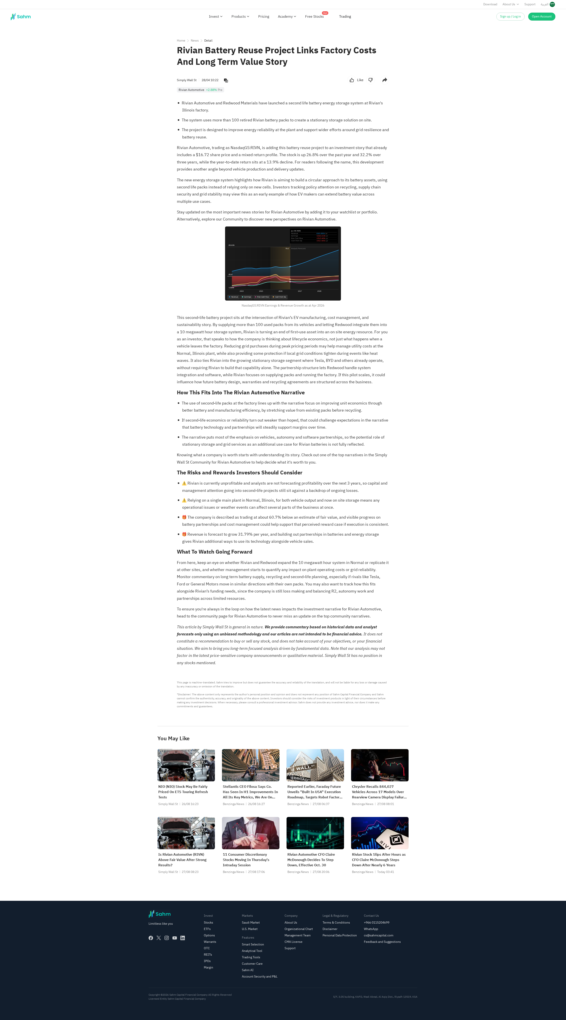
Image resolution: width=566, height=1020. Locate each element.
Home (181, 40)
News (195, 40)
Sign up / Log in (510, 16)
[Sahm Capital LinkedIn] (182, 938)
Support (529, 4)
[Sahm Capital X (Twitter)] (159, 938)
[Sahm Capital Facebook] (151, 938)
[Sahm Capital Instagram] (166, 938)
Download (490, 4)
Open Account (542, 16)
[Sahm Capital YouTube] (174, 938)
